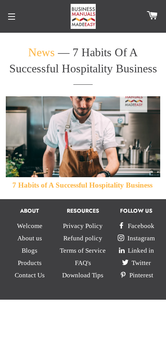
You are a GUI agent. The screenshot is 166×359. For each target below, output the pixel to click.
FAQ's (83, 263)
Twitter (140, 263)
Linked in (140, 250)
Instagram (140, 238)
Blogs (29, 250)
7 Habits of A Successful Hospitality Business (82, 185)
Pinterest (140, 275)
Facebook (140, 226)
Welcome (29, 226)
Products (30, 263)
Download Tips (82, 275)
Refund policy (82, 238)
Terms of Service (83, 250)
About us (29, 238)
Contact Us (30, 275)
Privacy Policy (83, 226)
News (41, 52)
